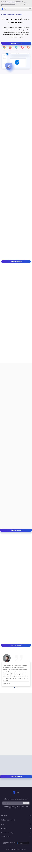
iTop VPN (4, 9)
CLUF (4, 843)
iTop (16, 792)
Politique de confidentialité (9, 842)
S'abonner (26, 803)
